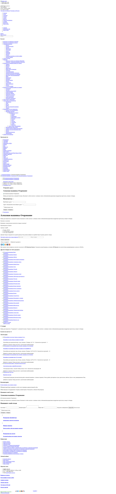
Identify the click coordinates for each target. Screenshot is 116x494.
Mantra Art (5, 147)
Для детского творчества (9, 99)
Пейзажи (8, 52)
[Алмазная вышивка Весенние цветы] (12, 317)
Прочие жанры (9, 57)
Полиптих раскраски (11, 98)
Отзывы (5, 21)
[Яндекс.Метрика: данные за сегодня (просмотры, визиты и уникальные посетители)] (5, 492)
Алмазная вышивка (7, 44)
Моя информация (7, 462)
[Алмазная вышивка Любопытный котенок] (13, 300)
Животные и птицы (15, 117)
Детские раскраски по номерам (13, 74)
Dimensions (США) (7, 143)
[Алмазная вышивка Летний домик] (11, 281)
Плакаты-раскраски (10, 132)
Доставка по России (14, 10)
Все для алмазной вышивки (12, 106)
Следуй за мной (9, 86)
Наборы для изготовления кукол (13, 129)
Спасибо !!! (35, 490)
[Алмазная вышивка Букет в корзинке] (12, 288)
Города (7, 51)
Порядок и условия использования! (11, 445)
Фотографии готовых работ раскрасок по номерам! (15, 450)
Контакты (5, 22)
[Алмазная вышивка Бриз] (9, 252)
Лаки (7, 103)
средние (8, 89)
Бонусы (5, 19)
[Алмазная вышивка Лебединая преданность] (13, 276)
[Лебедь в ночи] (7, 322)
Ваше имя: (41, 407)
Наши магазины (7, 442)
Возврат (5, 209)
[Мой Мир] (7, 244)
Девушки (8, 53)
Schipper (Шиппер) (7, 154)
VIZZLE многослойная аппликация (14, 128)
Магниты (13, 124)
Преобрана (5, 168)
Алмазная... (5, 253)
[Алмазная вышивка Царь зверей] (11, 303)
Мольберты (8, 101)
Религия (13, 118)
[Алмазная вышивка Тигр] (9, 266)
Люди (12, 120)
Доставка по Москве (5, 10)
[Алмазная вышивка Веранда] (10, 307)
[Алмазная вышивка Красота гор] (11, 319)
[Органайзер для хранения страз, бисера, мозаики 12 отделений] (18, 345)
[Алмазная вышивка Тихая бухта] (11, 295)
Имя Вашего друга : (8, 201)
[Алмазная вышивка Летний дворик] (12, 315)
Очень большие (9, 92)
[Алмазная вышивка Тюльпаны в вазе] (12, 274)
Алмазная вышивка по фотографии (14, 56)
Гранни (5, 162)
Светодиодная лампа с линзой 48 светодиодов (12, 366)
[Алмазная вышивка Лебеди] (10, 257)
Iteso (4, 145)
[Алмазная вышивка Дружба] (10, 269)
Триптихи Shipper (10, 93)
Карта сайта (6, 23)
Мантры (8, 65)
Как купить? (3, 34)
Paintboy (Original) (7, 150)
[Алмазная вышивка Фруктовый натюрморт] (13, 259)
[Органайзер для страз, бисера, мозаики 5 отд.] (14, 337)
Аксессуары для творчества (9, 100)
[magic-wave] (4, 1)
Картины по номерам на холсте (10, 42)
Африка (7, 64)
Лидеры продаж (4, 482)
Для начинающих (10, 71)
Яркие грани (6, 171)
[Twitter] (3, 244)
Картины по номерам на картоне (10, 41)
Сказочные (8, 82)
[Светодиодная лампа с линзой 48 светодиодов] (14, 363)
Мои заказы (6, 460)
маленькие (8, 88)
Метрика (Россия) (7, 165)
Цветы (7, 45)
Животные (8, 48)
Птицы (7, 47)
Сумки (12, 123)
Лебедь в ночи (6, 323)
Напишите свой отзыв (8, 181)
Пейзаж (13, 114)
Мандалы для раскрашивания (12, 75)
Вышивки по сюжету (13, 112)
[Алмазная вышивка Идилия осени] (11, 283)
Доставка (5, 15)
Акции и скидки (4, 480)
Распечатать (6, 212)
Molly (4, 149)
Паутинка (5, 167)
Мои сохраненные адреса (9, 461)
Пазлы (7, 130)
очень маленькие (10, 97)
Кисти (7, 104)
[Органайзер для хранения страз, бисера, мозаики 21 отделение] (18, 354)
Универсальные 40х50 (11, 91)
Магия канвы (6, 163)
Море (7, 76)
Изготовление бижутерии (12, 127)
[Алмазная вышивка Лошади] (10, 271)
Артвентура (6, 160)
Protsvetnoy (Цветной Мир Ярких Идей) (12, 153)
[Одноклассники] (5, 244)
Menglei (5, 148)
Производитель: (4, 225)
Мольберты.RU (6, 166)
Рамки (7, 105)
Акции (4, 17)
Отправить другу (7, 185)
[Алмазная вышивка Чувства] (10, 278)
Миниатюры (9, 133)
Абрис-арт (5, 157)
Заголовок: (3, 407)
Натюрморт (8, 77)
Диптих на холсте (10, 95)
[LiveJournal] (24, 491)
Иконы (7, 54)
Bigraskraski (6, 139)
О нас (4, 14)
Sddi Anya (5, 155)
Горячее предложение (8, 134)
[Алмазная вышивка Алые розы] (11, 312)
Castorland (5, 141)
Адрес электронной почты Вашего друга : (13, 204)
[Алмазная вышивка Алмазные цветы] (12, 261)
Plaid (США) (6, 151)
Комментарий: (23, 407)
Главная (5, 13)
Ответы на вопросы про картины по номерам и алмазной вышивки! (19, 448)
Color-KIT (5, 142)
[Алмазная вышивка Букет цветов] (11, 290)
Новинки (5, 59)
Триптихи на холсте (10, 94)
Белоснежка (6, 161)
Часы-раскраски (9, 83)
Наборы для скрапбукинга (12, 110)
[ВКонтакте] (1, 244)
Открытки (13, 122)
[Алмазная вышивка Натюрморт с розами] (13, 298)
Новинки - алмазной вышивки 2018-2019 (15, 62)
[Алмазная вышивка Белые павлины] (12, 286)
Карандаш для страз (7, 374)
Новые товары (6, 441)
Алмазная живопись (7, 159)
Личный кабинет (7, 459)
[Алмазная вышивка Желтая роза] (11, 305)
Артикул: (3, 227)
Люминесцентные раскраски (12, 73)
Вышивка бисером (10, 111)
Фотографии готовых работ (7, 477)
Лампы (7, 108)
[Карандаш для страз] (8, 372)
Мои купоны (6, 463)
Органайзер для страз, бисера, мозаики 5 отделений (13, 339)
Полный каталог (9, 46)
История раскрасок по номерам (10, 452)
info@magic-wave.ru (10, 472)
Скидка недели (6, 58)
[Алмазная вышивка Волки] (9, 293)
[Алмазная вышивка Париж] (10, 254)
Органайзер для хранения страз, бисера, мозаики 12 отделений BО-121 (17, 348)
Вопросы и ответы (5, 475)
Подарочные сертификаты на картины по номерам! (15, 451)
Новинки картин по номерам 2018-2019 (15, 60)
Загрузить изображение (62, 407)
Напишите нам (6, 29)
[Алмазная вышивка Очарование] (11, 178)
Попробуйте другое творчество (10, 109)
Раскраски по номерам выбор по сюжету (12, 63)
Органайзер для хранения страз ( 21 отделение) (12, 357)
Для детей (8, 50)
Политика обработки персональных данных (13, 453)
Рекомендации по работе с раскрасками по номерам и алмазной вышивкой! (20, 447)
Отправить (10, 209)
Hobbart (5, 144)
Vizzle (4, 156)
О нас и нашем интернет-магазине (11, 446)
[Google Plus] (9, 244)
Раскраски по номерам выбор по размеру (12, 87)
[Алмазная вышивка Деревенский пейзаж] (13, 310)
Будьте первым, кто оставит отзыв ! (9, 384)
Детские (13, 121)
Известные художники (11, 69)
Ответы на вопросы (7, 20)
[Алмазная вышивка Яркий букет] (11, 264)
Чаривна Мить (6, 169)
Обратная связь (6, 444)
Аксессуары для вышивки (15, 126)
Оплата (5, 16)
